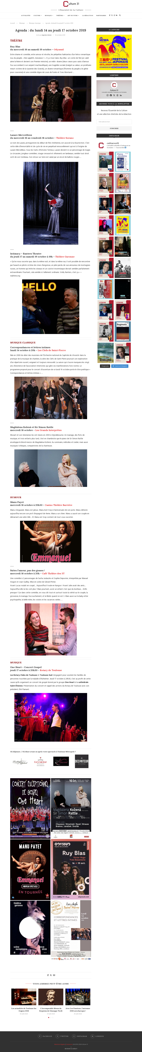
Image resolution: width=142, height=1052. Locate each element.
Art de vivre (73, 15)
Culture (36, 15)
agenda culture (46, 35)
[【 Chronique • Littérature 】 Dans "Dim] (106, 183)
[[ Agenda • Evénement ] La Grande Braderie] (123, 183)
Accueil (12, 23)
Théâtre (59, 15)
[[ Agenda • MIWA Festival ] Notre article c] (123, 204)
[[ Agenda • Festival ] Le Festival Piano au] (123, 162)
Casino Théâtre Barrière (58, 505)
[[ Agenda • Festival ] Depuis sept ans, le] (106, 289)
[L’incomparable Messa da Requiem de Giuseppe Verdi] (50, 997)
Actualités (25, 15)
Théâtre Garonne (65, 256)
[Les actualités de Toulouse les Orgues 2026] (23, 997)
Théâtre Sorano (65, 137)
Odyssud (59, 49)
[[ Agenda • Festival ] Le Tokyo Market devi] (123, 225)
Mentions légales (59, 1044)
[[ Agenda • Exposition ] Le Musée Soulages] (123, 331)
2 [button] (43, 772)
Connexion (69, 1044)
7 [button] (53, 772)
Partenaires (101, 15)
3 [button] (45, 772)
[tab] (41, 773)
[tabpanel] (20, 762)
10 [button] (60, 772)
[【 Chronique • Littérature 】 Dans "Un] (123, 310)
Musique (48, 15)
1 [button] (41, 772)
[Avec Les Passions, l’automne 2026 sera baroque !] (77, 997)
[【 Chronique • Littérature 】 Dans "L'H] (106, 162)
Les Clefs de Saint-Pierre (52, 350)
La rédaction (87, 15)
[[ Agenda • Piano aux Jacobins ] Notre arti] (123, 247)
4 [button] (47, 772)
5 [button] (49, 772)
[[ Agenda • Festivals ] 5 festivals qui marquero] (123, 289)
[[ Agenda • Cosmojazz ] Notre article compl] (106, 353)
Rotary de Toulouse (51, 670)
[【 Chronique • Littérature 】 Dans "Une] (106, 331)
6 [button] (51, 772)
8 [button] (56, 772)
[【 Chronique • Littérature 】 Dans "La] (106, 225)
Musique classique (35, 23)
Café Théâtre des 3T (53, 573)
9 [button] (58, 772)
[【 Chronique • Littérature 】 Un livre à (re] (123, 353)
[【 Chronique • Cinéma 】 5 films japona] (123, 268)
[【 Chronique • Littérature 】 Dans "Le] (106, 204)
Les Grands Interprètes (48, 430)
